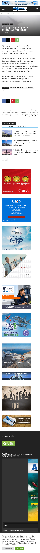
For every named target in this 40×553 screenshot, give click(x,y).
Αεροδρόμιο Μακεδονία (16, 87)
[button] (3, 9)
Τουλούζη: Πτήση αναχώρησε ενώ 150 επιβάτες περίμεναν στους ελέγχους (25, 152)
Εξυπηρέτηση (10, 13)
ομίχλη (5, 90)
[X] (8, 40)
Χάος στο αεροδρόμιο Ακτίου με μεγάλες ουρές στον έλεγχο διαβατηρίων (25, 143)
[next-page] (6, 159)
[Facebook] (4, 40)
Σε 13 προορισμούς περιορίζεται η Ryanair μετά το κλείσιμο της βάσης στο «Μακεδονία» (25, 133)
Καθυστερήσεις (29, 87)
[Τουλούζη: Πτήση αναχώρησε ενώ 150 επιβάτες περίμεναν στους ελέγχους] (7, 152)
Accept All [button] (20, 548)
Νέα (11, 24)
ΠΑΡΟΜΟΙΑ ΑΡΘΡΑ (9, 123)
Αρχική (3, 13)
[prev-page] (3, 159)
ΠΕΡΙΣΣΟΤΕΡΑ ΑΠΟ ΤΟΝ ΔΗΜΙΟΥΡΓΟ (14, 126)
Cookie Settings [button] (8, 548)
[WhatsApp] (17, 40)
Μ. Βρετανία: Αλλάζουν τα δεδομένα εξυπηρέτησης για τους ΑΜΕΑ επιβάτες (29, 115)
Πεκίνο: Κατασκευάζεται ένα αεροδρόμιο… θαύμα (10, 114)
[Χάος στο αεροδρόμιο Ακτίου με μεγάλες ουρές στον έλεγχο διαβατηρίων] (7, 143)
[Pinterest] (13, 40)
